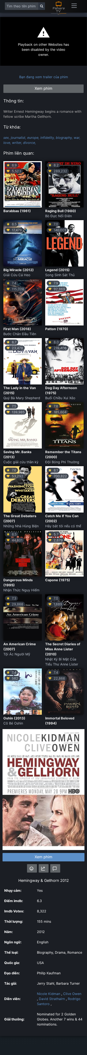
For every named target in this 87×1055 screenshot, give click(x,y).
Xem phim (43, 857)
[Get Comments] (55, 868)
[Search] (41, 6)
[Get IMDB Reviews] (32, 868)
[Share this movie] (44, 868)
